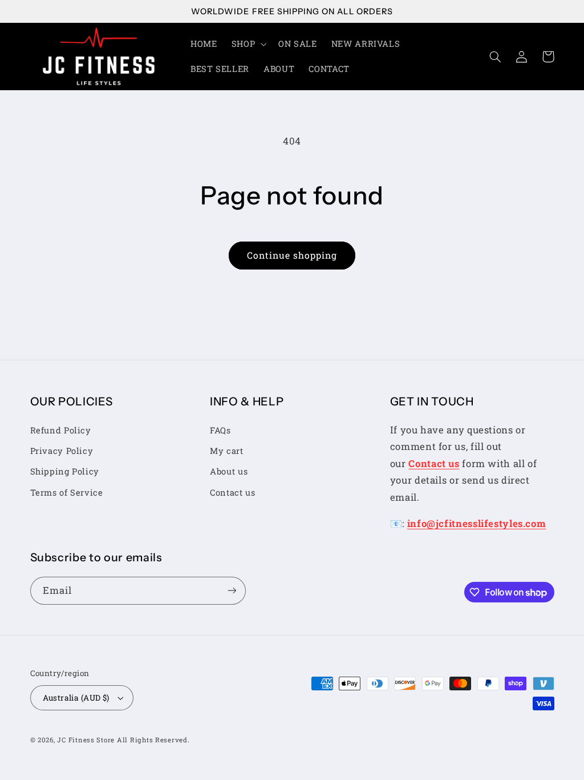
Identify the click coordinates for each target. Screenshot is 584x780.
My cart (226, 450)
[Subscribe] (231, 591)
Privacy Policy (62, 450)
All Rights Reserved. (153, 739)
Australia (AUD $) (76, 698)
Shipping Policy (64, 471)
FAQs (220, 430)
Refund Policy (60, 430)
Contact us (232, 492)
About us (229, 471)
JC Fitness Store (86, 739)
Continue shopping (292, 255)
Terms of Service (66, 492)
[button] (247, 44)
